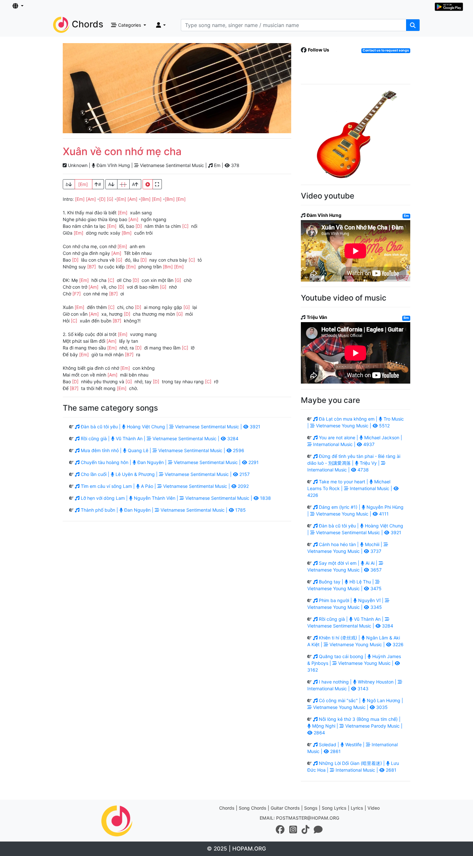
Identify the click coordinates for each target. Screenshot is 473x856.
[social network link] (280, 829)
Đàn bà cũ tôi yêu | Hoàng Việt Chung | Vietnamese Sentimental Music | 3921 (169, 426)
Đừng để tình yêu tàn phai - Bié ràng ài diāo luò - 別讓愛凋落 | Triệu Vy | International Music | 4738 (353, 462)
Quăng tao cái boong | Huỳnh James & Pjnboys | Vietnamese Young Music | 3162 (354, 663)
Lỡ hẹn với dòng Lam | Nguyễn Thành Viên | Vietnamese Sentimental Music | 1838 (175, 498)
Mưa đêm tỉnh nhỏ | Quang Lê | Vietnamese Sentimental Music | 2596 (161, 450)
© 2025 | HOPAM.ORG (236, 848)
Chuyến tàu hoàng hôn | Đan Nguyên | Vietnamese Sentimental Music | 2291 (169, 462)
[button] (18, 6)
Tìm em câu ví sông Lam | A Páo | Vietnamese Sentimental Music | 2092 (164, 486)
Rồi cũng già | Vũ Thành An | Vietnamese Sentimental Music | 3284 (158, 438)
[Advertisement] (177, 88)
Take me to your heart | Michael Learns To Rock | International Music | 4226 (350, 488)
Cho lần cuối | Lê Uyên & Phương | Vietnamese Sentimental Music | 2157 (164, 474)
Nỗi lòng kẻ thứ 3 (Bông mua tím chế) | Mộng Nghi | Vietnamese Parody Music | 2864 (357, 725)
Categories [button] (129, 25)
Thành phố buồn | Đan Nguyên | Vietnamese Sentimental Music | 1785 (162, 510)
